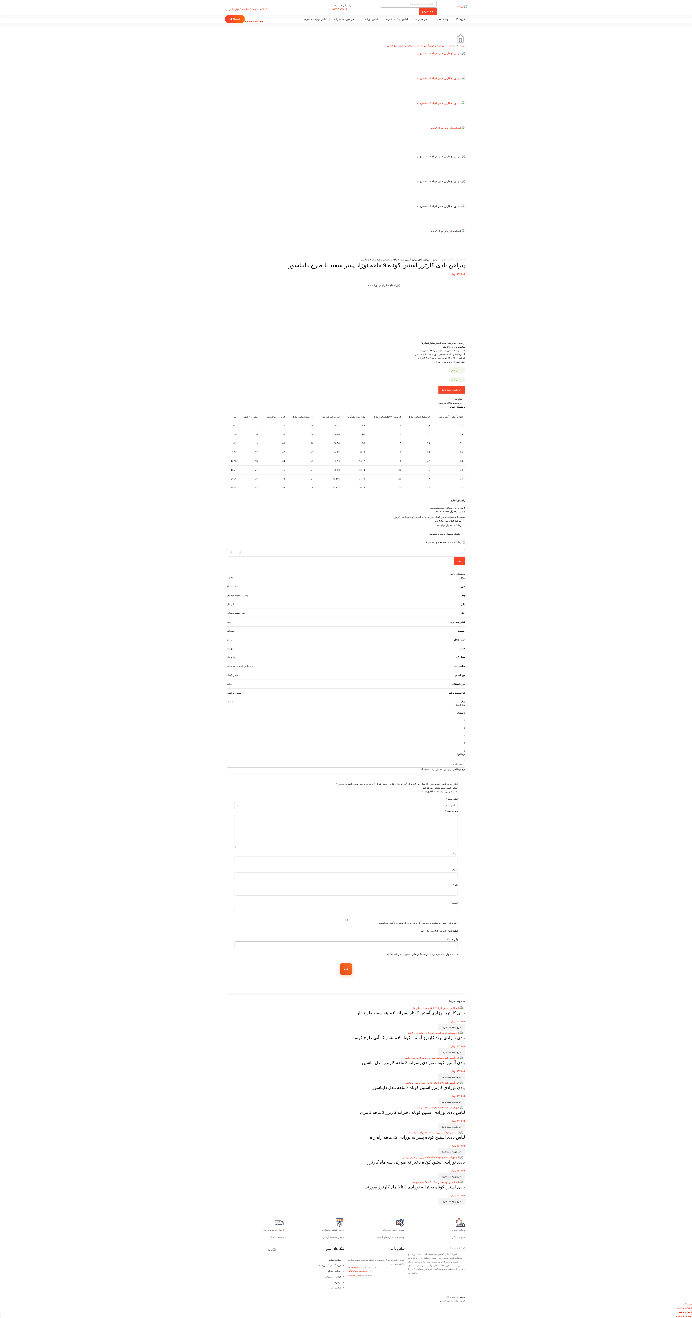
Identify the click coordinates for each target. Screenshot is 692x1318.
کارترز (435, 259)
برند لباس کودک (449, 259)
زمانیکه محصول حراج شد (449, 525)
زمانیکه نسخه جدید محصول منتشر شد (443, 542)
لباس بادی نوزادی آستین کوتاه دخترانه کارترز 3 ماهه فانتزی (412, 1112)
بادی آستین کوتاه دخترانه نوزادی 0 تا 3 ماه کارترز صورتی (414, 1187)
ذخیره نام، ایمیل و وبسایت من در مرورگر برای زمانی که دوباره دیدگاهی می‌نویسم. (418, 922)
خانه (462, 259)
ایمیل (454, 902)
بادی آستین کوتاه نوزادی (414, 517)
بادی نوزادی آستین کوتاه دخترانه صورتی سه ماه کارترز (416, 1162)
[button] (451, 1027)
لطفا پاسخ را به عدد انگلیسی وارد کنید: (439, 931)
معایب (455, 869)
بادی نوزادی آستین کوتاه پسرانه (443, 517)
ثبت (459, 561)
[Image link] (271, 1250)
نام (455, 885)
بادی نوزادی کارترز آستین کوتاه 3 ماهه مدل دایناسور (418, 1087)
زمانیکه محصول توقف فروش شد (445, 533)
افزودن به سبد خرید (451, 389)
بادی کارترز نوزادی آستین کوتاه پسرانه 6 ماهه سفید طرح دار (411, 1013)
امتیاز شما (452, 798)
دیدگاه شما (451, 810)
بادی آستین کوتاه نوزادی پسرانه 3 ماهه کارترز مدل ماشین (413, 1062)
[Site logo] (462, 7)
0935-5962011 (339, 9)
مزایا (455, 853)
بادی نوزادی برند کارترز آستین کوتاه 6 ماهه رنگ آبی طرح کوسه (408, 1037)
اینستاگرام (235, 19)
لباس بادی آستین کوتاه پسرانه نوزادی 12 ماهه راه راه (417, 1137)
